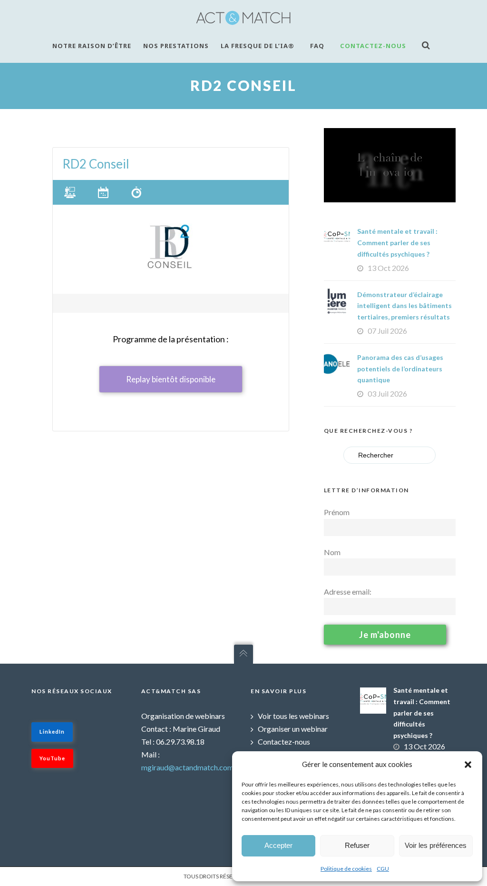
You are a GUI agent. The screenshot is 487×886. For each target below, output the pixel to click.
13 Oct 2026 (388, 267)
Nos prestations (176, 45)
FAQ (317, 45)
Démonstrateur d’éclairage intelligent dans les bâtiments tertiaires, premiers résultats (404, 305)
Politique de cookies (346, 868)
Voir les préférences (436, 845)
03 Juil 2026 (387, 393)
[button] (468, 764)
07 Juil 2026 (387, 330)
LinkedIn (52, 731)
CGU (383, 868)
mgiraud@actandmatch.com (187, 767)
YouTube (52, 758)
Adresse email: (347, 591)
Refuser (357, 845)
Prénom (337, 512)
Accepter (278, 845)
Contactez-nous (373, 45)
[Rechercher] (428, 45)
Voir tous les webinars (293, 715)
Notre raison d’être (91, 45)
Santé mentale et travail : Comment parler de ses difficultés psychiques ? (397, 242)
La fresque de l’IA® (257, 45)
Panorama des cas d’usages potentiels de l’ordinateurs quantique (400, 368)
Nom (332, 552)
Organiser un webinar (293, 728)
